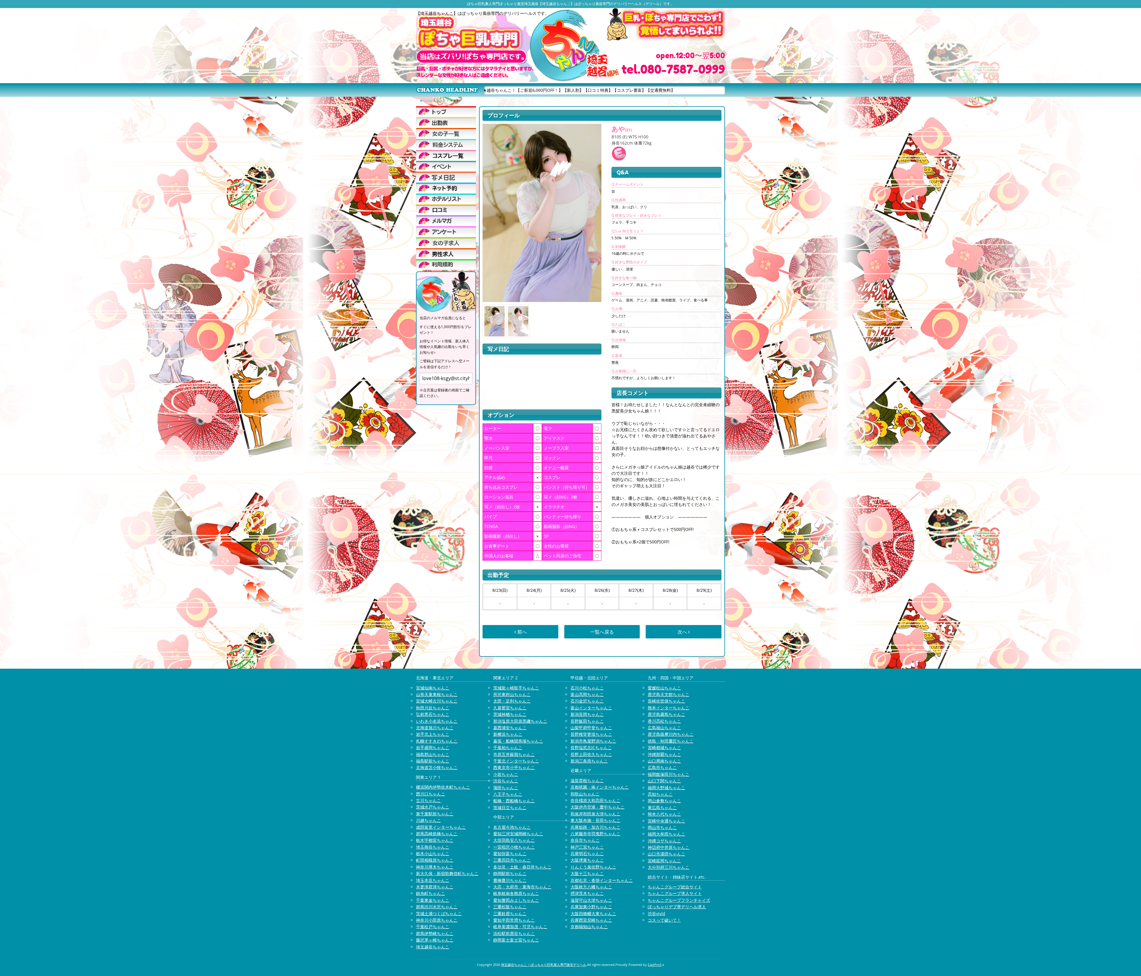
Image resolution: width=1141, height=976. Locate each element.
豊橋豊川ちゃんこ (510, 880)
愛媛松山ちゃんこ (664, 688)
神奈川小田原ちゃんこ (437, 920)
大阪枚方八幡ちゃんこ (591, 887)
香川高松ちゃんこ (664, 721)
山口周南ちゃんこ (664, 761)
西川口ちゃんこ (430, 794)
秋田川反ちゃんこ (432, 708)
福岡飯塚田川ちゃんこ (668, 774)
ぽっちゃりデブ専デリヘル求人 (677, 906)
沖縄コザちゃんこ (664, 841)
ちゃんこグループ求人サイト (675, 893)
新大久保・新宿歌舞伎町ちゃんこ (447, 873)
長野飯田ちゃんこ (587, 721)
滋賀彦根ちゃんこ (587, 780)
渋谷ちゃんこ (505, 781)
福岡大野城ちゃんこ (666, 787)
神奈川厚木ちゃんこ (434, 867)
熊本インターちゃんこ (668, 708)
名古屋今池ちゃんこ (512, 827)
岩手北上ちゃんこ (432, 734)
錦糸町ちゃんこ (430, 893)
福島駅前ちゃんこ (432, 761)
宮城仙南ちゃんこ (432, 688)
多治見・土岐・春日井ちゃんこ (522, 867)
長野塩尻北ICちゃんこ (591, 747)
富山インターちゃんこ (591, 708)
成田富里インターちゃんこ (441, 827)
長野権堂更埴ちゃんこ (591, 734)
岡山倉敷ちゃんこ (664, 800)
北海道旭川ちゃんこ (434, 727)
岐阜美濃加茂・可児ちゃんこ (520, 926)
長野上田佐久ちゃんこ (591, 754)
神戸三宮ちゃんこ (587, 847)
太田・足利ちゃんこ (512, 701)
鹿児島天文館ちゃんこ (668, 694)
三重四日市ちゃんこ (512, 860)
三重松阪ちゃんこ (510, 906)
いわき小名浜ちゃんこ (437, 721)
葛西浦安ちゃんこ (510, 727)
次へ (682, 632)
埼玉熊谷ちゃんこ (432, 847)
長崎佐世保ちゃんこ (666, 701)
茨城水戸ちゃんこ (432, 807)
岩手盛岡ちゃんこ (432, 747)
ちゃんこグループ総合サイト (675, 887)
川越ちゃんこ (428, 820)
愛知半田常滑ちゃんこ (514, 920)
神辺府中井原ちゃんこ (668, 847)
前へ (521, 632)
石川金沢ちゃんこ (587, 701)
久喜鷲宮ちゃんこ (510, 708)
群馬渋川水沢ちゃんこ (437, 906)
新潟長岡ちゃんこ (587, 714)
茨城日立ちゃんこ (510, 807)
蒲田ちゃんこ (505, 787)
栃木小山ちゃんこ (432, 853)
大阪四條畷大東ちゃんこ (593, 913)
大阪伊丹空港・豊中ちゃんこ (597, 807)
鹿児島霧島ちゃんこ (666, 714)
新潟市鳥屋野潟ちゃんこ (593, 741)
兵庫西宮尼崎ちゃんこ (591, 920)
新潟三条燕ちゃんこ (589, 761)
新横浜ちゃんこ (507, 734)
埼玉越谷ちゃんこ (432, 947)
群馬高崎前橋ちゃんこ (437, 833)
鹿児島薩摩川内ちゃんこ (671, 734)
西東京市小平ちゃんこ (514, 767)
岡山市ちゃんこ (662, 827)
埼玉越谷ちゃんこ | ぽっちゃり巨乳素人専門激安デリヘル (543, 964)
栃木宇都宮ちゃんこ (434, 840)
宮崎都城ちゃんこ (664, 747)
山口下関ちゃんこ (664, 781)
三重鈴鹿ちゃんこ (510, 913)
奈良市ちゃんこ (585, 840)
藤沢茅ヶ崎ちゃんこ (434, 940)
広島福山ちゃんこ (664, 727)
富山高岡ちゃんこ (587, 694)
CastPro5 (654, 964)
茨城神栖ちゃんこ (510, 714)
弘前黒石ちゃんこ (432, 714)
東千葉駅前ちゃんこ (434, 814)
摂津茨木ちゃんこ (587, 893)
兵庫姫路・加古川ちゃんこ (595, 827)
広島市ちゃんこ (662, 767)
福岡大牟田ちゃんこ (666, 834)
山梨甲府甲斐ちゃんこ (591, 727)
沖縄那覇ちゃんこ (664, 754)
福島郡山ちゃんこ (432, 754)
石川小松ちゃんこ (587, 688)
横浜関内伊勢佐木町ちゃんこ (443, 787)
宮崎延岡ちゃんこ (664, 860)
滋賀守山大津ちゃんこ (591, 900)
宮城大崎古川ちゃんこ (437, 701)
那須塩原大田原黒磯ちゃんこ (520, 721)
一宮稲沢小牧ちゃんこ (514, 847)
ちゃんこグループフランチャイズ (679, 900)
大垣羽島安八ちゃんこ (514, 840)
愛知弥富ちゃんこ (510, 853)
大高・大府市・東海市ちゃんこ (522, 887)
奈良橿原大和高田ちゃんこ (595, 800)
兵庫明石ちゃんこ (587, 853)
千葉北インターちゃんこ (516, 761)
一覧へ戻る (602, 632)
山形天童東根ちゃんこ (437, 694)
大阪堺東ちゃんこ (587, 860)
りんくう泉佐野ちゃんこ (593, 867)
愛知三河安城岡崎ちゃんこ (518, 833)
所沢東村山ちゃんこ (512, 694)
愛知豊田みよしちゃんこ (516, 900)
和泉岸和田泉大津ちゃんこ (595, 814)
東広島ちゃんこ (662, 807)
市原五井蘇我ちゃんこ (514, 754)
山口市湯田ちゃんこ (666, 854)
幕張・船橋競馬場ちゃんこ (518, 741)
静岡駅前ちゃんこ (510, 873)
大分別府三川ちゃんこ (668, 867)
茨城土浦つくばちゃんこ (439, 913)
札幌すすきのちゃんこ (437, 741)
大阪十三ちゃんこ (587, 873)
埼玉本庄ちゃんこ (432, 880)
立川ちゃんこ (428, 800)
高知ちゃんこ (660, 794)
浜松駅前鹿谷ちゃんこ (514, 933)
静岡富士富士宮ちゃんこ (516, 940)
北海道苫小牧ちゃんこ (437, 767)
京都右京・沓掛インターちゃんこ (601, 880)
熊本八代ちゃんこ (664, 814)
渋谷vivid (656, 913)
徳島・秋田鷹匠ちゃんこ (671, 741)
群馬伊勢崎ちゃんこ (434, 933)
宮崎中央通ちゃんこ (666, 821)
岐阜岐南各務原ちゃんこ (516, 893)
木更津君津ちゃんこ (434, 887)
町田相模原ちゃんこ (434, 860)
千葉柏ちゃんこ (507, 747)
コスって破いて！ (664, 920)
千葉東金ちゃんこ (432, 900)
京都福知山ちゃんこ (589, 926)
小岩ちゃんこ (505, 774)
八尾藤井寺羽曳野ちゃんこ (595, 833)
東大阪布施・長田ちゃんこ (595, 820)
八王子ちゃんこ (507, 794)
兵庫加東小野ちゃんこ (591, 906)
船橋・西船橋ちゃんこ (514, 800)
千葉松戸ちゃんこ (432, 926)
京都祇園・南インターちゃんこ (599, 787)
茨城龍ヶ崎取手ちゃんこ (516, 688)
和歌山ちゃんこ (585, 794)
